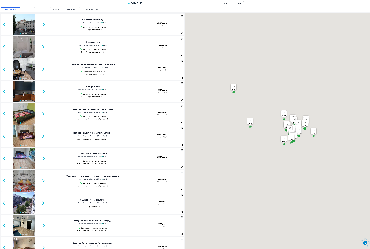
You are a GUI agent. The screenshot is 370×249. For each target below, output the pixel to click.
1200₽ (313, 133)
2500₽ (305, 125)
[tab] (20, 33)
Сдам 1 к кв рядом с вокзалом (93, 153)
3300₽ (294, 130)
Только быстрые (91, 9)
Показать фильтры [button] (10, 9)
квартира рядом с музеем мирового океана (93, 109)
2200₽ (283, 141)
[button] (233, 92)
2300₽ (291, 139)
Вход (225, 3)
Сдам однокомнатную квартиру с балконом (93, 133)
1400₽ (250, 123)
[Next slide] (43, 24)
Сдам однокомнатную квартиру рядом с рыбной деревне (92, 176)
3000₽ (294, 122)
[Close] (234, 86)
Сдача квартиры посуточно (92, 200)
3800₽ (298, 132)
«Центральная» (93, 87)
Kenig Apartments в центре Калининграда (93, 220)
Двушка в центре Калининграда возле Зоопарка (93, 64)
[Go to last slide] (4, 24)
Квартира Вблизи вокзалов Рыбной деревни (93, 243)
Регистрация (238, 3)
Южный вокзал (93, 42)
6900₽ (233, 89)
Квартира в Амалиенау (92, 20)
